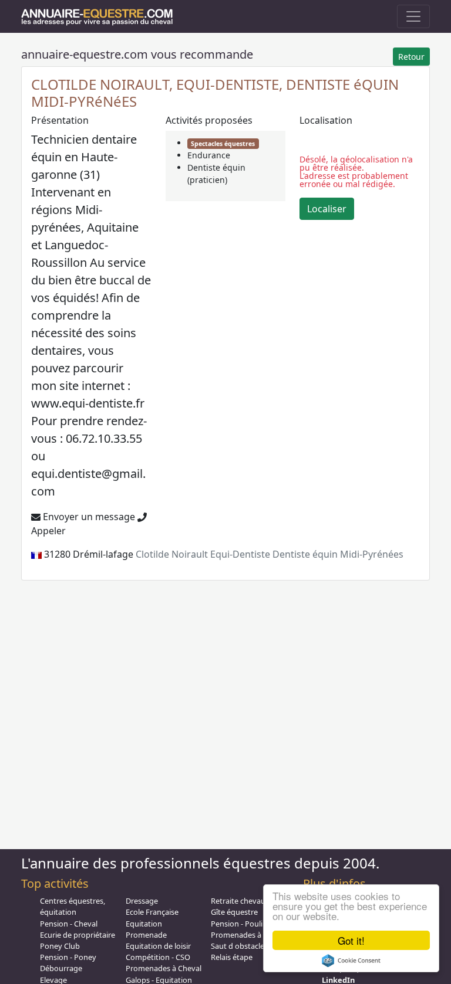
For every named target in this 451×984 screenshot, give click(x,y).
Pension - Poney (68, 957)
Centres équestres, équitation (72, 906)
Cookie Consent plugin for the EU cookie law (351, 960)
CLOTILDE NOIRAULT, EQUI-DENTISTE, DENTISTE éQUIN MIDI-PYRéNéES (215, 92)
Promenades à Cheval (163, 968)
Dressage (142, 900)
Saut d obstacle (237, 946)
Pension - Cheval (68, 923)
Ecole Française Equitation (152, 917)
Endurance (208, 155)
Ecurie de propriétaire (77, 934)
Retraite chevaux (240, 900)
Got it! (351, 940)
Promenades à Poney (248, 934)
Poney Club (60, 946)
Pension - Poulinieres (247, 923)
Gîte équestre (234, 912)
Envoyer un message (88, 516)
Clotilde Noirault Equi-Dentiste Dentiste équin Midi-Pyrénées (269, 554)
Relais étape (232, 957)
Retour (411, 56)
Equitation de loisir (158, 946)
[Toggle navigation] (413, 16)
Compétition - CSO (158, 957)
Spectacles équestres (223, 144)
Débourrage (61, 968)
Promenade (146, 934)
